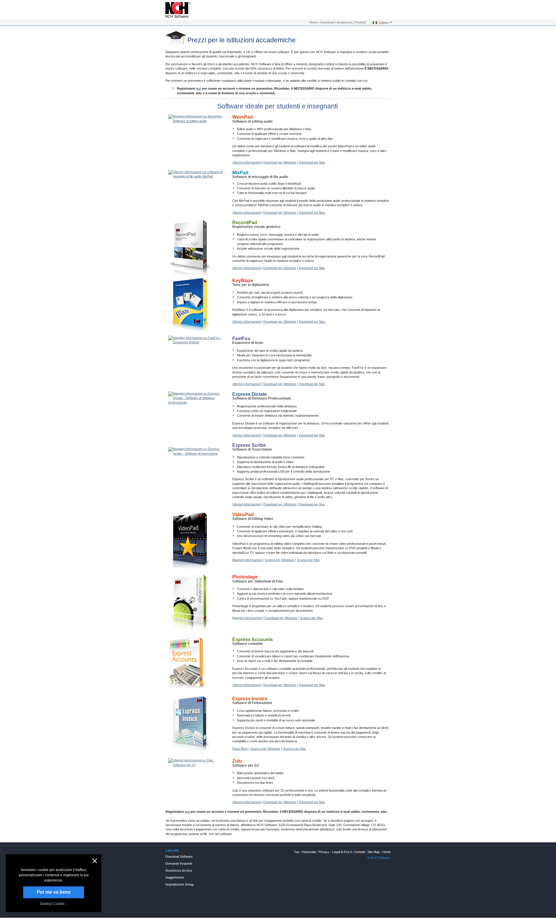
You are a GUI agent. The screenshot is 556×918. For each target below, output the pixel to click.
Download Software (179, 856)
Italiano (384, 22)
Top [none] (296, 852)
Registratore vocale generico (256, 225)
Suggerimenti (174, 877)
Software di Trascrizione (252, 447)
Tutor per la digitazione (250, 283)
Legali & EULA (342, 852)
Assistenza (344, 22)
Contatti (359, 852)
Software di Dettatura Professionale (261, 396)
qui (198, 88)
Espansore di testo (247, 341)
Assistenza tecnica (178, 870)
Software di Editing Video (252, 517)
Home (313, 22)
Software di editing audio (252, 119)
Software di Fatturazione (252, 701)
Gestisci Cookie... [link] (53, 904)
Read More (240, 748)
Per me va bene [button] (54, 892)
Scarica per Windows (279, 560)
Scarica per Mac (308, 560)
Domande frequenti (178, 863)
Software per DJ (245, 763)
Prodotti (360, 22)
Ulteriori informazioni (246, 162)
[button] (94, 861)
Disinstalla (309, 852)
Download (327, 22)
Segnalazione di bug (179, 884)
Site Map (373, 852)
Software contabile (252, 642)
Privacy (324, 852)
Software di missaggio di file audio (260, 175)
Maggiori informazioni (247, 560)
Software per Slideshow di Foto (257, 579)
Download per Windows (279, 162)
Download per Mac (312, 162)
